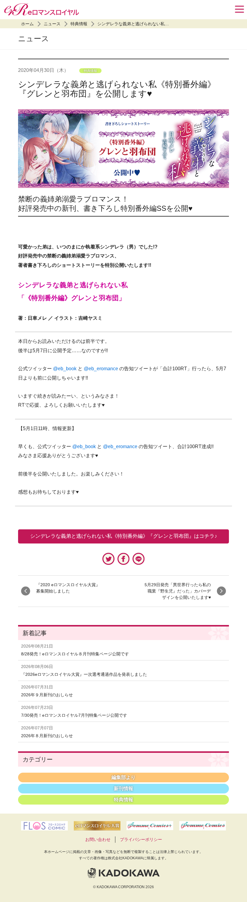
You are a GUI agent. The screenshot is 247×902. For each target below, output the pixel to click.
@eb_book (65, 368)
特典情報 (78, 23)
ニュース (52, 23)
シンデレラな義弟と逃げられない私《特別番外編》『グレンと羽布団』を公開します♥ (117, 89)
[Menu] (239, 9)
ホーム (27, 23)
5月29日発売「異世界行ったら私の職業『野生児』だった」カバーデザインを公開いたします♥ (178, 591)
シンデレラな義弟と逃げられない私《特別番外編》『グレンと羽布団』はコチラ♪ (123, 536)
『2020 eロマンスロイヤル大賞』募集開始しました (68, 587)
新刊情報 (123, 788)
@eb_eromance (101, 368)
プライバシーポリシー (141, 839)
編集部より (123, 777)
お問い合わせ (98, 839)
